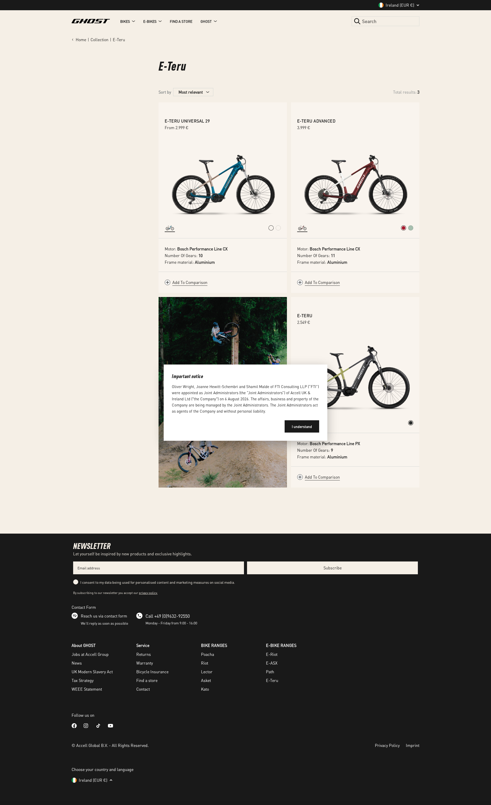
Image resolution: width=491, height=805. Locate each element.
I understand (302, 426)
